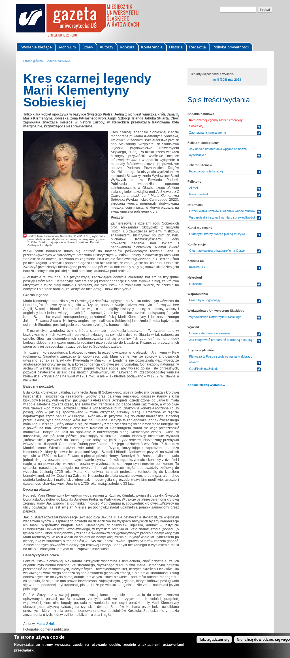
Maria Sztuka (47, 624)
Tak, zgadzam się (214, 639)
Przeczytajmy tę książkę (206, 171)
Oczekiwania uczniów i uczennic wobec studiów (222, 211)
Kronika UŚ (197, 267)
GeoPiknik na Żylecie (203, 368)
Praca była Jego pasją (204, 300)
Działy (87, 47)
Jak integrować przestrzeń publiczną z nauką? (221, 339)
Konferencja (152, 47)
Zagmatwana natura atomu (207, 132)
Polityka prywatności (230, 47)
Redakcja (197, 47)
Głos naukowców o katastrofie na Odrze (217, 250)
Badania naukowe (58, 61)
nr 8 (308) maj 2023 (227, 79)
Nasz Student (198, 194)
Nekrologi (195, 283)
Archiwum (67, 47)
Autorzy (106, 47)
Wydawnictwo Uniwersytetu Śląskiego (215, 317)
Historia (176, 47)
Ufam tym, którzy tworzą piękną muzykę (217, 234)
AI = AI (193, 187)
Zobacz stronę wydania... (206, 384)
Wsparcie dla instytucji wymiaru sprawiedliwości (222, 217)
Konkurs (127, 47)
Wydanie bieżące (36, 47)
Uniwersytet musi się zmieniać (210, 333)
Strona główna (33, 61)
